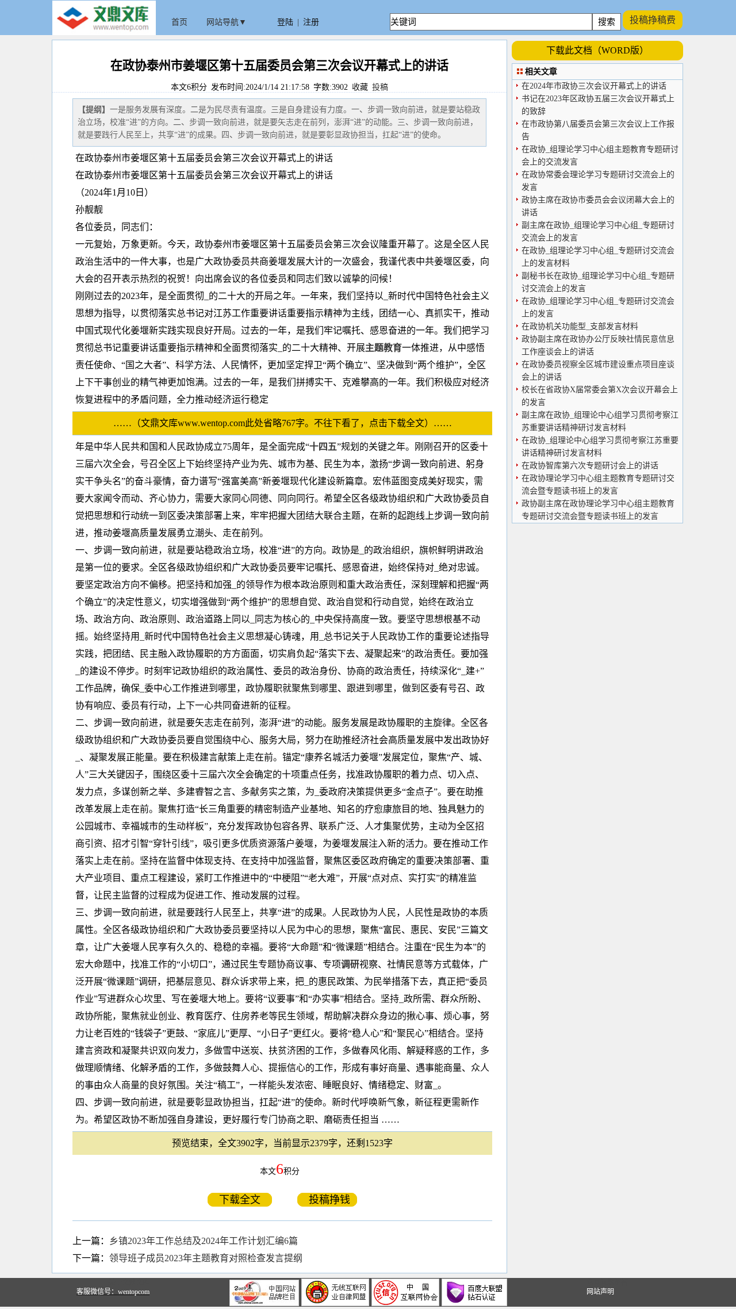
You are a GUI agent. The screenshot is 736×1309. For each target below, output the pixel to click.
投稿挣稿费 (653, 20)
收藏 (360, 87)
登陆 (285, 22)
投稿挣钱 (327, 1199)
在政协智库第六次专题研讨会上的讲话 (590, 465)
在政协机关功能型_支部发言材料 (580, 326)
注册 (311, 22)
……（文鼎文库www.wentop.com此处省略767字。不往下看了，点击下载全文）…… (287, 423)
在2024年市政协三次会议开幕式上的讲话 (594, 86)
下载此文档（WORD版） (597, 50)
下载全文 (240, 1199)
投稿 (380, 87)
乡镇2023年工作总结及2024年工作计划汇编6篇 (203, 1241)
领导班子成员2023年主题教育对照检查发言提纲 (205, 1258)
